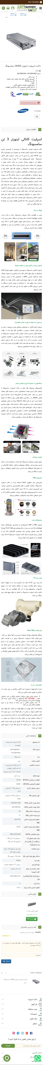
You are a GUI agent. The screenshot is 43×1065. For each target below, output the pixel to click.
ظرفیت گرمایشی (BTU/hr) (31, 784)
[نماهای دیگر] (6, 17)
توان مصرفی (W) (34, 795)
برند (38, 757)
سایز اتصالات (35, 849)
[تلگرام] (18, 1033)
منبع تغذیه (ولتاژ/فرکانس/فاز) (31, 878)
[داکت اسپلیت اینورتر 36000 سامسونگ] (13, 17)
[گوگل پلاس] (27, 1033)
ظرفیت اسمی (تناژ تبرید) (32, 887)
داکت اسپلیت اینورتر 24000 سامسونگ (15, 979)
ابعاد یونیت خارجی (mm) (32, 807)
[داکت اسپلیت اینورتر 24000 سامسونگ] (35, 981)
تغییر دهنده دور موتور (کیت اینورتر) (33, 870)
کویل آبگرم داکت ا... (31, 911)
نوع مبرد (37, 860)
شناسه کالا (36, 749)
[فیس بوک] (31, 1033)
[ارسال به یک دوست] (37, 70)
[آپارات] (13, 1033)
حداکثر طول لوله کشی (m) (31, 856)
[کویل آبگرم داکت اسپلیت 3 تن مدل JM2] (32, 904)
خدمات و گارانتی (34, 765)
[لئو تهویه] (27, 8)
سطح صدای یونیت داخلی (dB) (32, 821)
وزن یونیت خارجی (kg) (33, 815)
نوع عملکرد (36, 776)
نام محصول (36, 742)
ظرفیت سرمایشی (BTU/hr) (31, 780)
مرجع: (39, 73)
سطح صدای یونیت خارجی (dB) (32, 828)
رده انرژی (37, 883)
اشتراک (8, 1045)
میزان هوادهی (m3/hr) (32, 834)
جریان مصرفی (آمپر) (33, 788)
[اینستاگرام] (22, 1033)
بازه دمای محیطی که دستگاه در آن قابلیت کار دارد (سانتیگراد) (32, 841)
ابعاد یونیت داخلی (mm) (32, 803)
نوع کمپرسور (36, 864)
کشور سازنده (36, 761)
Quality (30, 932)
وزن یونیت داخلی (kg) (33, 811)
